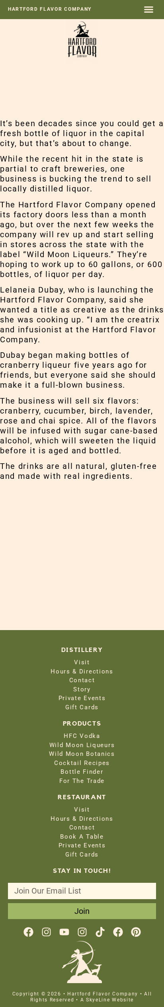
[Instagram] (46, 932)
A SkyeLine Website (107, 1000)
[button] (148, 9)
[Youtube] (64, 932)
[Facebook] (28, 932)
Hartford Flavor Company (50, 9)
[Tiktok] (100, 932)
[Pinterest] (136, 932)
